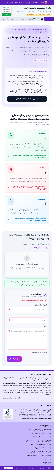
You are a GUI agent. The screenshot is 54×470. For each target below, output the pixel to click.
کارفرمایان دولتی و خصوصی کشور (38, 455)
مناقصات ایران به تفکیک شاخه (39, 430)
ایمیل (45, 316)
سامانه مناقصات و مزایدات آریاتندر (37, 8)
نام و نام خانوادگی (40, 305)
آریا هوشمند (46, 463)
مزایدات (5, 378)
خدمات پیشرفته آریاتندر (11, 393)
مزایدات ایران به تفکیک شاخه (39, 433)
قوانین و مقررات (9, 468)
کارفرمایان (32, 19)
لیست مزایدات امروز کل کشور (39, 448)
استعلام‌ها (46, 380)
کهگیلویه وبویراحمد (40, 61)
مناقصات (12, 378)
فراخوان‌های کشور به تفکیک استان (38, 441)
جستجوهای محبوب (43, 459)
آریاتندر (43, 383)
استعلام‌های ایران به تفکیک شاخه (38, 437)
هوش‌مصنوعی (10, 383)
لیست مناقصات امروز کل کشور (39, 444)
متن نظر (44, 326)
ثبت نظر (12, 359)
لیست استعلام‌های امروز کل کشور (38, 452)
